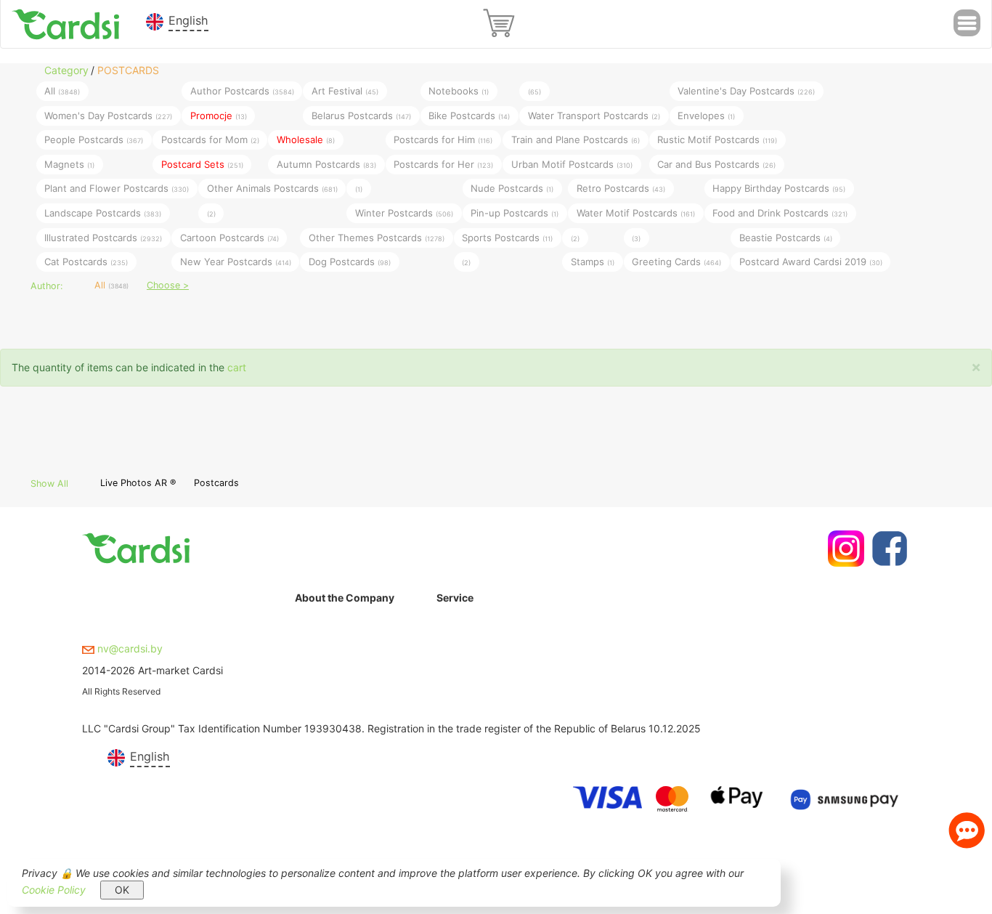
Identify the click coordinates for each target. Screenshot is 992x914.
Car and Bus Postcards (716, 163)
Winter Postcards (404, 212)
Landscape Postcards (102, 212)
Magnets (69, 163)
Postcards (216, 482)
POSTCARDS (128, 70)
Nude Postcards (512, 188)
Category (66, 70)
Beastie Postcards (785, 237)
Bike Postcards (469, 115)
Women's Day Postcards (108, 115)
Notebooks (458, 91)
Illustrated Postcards (103, 237)
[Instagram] (844, 548)
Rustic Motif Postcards (717, 139)
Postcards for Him (443, 139)
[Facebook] (888, 548)
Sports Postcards (507, 237)
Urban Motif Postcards (572, 163)
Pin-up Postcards (514, 212)
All (62, 91)
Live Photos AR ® (138, 482)
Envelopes (706, 115)
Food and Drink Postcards (779, 212)
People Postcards (93, 139)
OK (122, 889)
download (459, 659)
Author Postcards (242, 91)
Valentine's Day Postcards (746, 91)
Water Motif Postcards (636, 212)
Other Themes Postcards (376, 237)
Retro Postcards (621, 188)
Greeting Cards (676, 261)
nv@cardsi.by (128, 648)
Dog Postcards (350, 261)
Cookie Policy (54, 889)
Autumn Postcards (326, 163)
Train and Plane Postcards (575, 139)
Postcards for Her (443, 163)
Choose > (168, 285)
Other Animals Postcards (272, 188)
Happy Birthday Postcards (778, 188)
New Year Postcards (235, 261)
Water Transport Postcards (594, 115)
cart (236, 367)
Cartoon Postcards (229, 237)
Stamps (592, 261)
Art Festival (345, 91)
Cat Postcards (86, 261)
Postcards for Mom (210, 139)
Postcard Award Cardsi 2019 (810, 261)
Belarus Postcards (361, 115)
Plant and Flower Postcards (116, 188)
